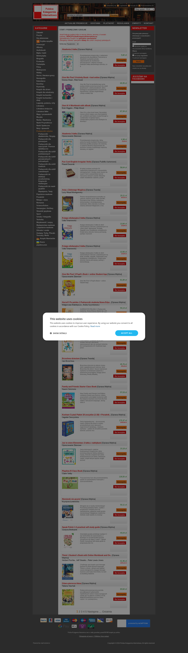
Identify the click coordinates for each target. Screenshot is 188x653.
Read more (95, 326)
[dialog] (94, 326)
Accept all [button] (126, 333)
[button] (58, 333)
